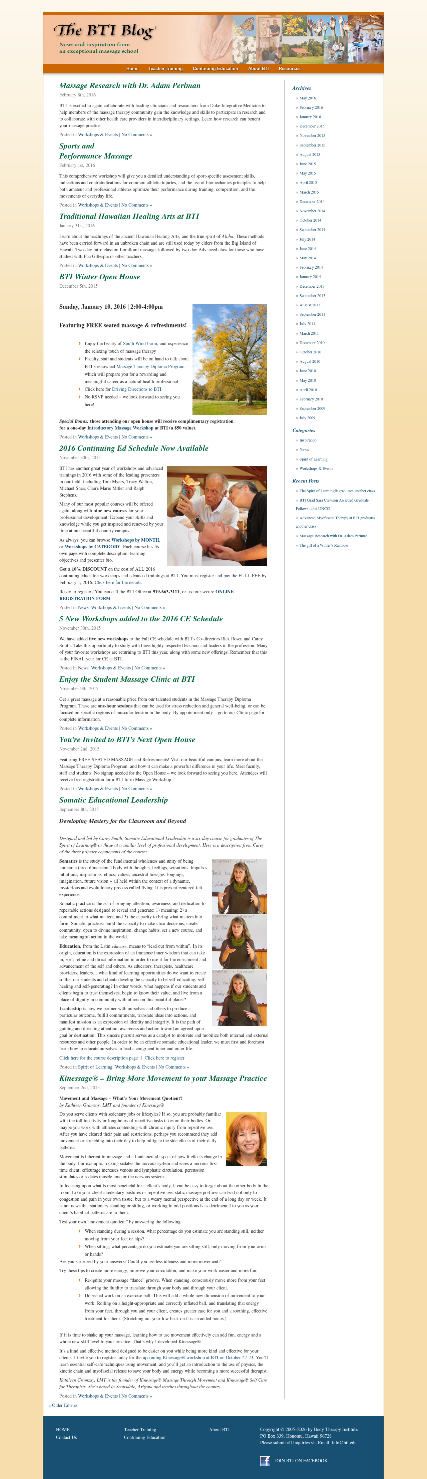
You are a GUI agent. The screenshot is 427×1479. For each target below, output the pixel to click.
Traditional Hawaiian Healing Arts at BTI (129, 216)
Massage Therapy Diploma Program (150, 366)
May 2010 (308, 380)
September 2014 (312, 229)
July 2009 (307, 417)
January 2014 (310, 276)
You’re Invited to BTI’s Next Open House (127, 739)
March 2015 (309, 192)
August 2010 (310, 361)
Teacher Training (165, 68)
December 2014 (312, 201)
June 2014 (308, 248)
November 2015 (312, 135)
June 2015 (308, 163)
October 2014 (310, 220)
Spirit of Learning (95, 1067)
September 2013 (312, 295)
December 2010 (312, 342)
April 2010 (308, 389)
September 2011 (312, 314)
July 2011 (307, 323)
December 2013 (312, 286)
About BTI (258, 68)
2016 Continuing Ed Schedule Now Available (134, 448)
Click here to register (164, 1058)
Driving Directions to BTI (136, 389)
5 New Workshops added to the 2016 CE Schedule (141, 618)
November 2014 (312, 210)
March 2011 (309, 333)
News (83, 607)
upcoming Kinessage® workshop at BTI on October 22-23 (198, 1357)
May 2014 (308, 257)
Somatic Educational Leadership (113, 799)
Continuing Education (215, 68)
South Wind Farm (140, 343)
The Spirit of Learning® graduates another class (337, 490)
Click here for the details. (118, 582)
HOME (63, 1429)
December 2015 (312, 125)
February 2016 (311, 107)
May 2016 (308, 97)
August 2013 (310, 304)
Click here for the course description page (98, 1058)
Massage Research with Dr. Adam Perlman (130, 85)
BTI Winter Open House (99, 276)
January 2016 (310, 116)
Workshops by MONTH (135, 539)
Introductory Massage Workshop (121, 427)
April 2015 (308, 182)
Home (132, 68)
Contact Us (66, 1437)
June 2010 (308, 370)
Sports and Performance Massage (95, 150)
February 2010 (311, 398)
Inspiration (308, 439)
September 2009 (312, 408)
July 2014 (307, 239)
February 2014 (311, 267)
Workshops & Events (98, 134)
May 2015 (308, 173)
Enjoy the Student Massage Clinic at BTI (127, 678)
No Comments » (136, 134)
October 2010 (310, 351)
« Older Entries (62, 1405)
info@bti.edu (344, 1442)
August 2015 (310, 154)
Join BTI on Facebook (301, 1460)
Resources (290, 68)
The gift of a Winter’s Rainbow (324, 545)
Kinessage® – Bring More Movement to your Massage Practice (163, 1078)
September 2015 (312, 144)
